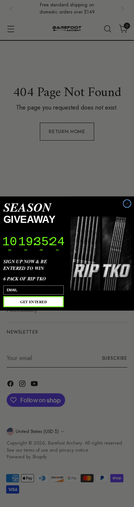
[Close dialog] (127, 203)
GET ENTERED (33, 301)
